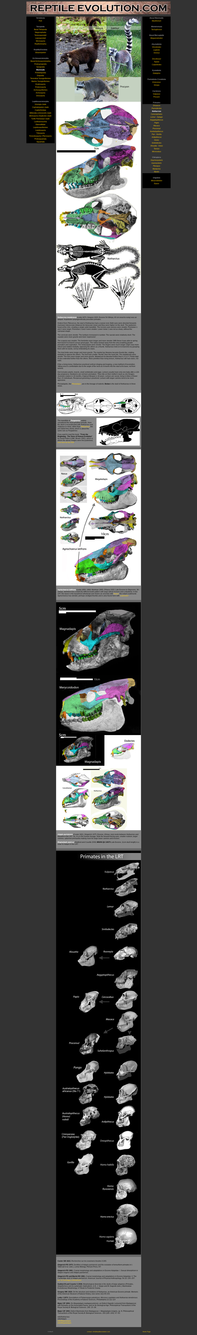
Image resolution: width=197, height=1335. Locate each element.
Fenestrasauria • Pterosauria (40, 136)
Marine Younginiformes (40, 81)
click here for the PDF (66, 442)
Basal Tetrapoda (40, 29)
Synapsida (40, 67)
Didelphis (156, 73)
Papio (156, 123)
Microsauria (40, 41)
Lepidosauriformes (40, 127)
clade (40, 104)
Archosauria (40, 93)
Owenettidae (40, 124)
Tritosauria (40, 133)
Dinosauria (40, 96)
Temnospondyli (40, 35)
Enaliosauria (40, 84)
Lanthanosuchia (40, 122)
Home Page (147, 1331)
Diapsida (40, 76)
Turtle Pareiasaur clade (40, 119)
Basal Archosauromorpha (40, 61)
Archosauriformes (40, 90)
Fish (40, 21)
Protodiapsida (40, 73)
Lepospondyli (40, 38)
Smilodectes (156, 143)
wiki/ (64, 1321)
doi (59, 1280)
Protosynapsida (40, 64)
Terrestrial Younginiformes (40, 78)
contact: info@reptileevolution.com (98, 1331)
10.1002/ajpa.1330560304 (70, 1280)
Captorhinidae (40, 110)
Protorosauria (40, 87)
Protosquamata (40, 139)
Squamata (40, 142)
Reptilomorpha (40, 44)
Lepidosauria (40, 130)
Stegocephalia (40, 32)
